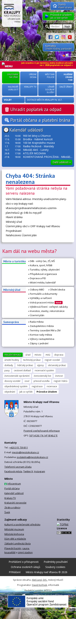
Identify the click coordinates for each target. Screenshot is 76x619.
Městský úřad (14, 221)
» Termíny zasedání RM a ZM (44, 330)
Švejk (7, 512)
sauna (25, 548)
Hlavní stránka (14, 217)
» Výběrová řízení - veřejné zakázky (48, 306)
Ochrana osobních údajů (25, 567)
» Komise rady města (40, 334)
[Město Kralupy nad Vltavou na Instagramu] (64, 36)
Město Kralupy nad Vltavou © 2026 (46, 572)
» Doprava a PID (37, 278)
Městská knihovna (14, 534)
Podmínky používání (56, 562)
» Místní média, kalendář (42, 282)
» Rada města (36, 321)
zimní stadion (25, 552)
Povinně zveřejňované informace (42, 430)
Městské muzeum (14, 529)
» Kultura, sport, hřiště (40, 265)
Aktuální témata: (12, 354)
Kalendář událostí (26, 130)
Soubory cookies (55, 567)
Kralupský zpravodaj (15, 502)
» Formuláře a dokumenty (42, 293)
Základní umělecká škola (17, 543)
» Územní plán (36, 315)
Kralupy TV (10, 498)
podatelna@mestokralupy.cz (32, 457)
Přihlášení (14, 572)
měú (48, 354)
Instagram (39, 471)
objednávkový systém (15, 386)
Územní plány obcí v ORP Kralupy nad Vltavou (33, 226)
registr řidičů (60, 380)
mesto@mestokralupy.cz (25, 452)
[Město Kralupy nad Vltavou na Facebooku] (52, 36)
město (37, 354)
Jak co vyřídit (25, 391)
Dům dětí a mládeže (15, 538)
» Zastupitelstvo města (41, 326)
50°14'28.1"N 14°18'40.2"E (43, 435)
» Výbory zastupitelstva (41, 339)
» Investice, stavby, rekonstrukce (46, 311)
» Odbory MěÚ (36, 289)
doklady (8, 365)
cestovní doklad (22, 370)
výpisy (40, 365)
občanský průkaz (57, 365)
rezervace (52, 386)
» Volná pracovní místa (44, 302)
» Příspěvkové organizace (42, 274)
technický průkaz (32, 359)
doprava (58, 354)
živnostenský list (42, 375)
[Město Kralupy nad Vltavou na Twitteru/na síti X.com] (58, 36)
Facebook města (13, 471)
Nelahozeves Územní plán (21, 235)
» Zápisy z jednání (38, 343)
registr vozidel (52, 359)
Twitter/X (28, 471)
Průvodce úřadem (47, 391)
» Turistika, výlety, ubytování (44, 269)
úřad (27, 354)
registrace (37, 386)
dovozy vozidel (12, 380)
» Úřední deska (56, 289)
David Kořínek (39, 585)
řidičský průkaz (25, 365)
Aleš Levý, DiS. (39, 579)
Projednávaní (13, 231)
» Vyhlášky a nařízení (40, 298)
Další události (62, 162)
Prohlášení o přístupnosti (24, 562)
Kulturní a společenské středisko (22, 524)
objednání (9, 391)
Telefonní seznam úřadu (18, 466)
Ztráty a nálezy (12, 507)
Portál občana (12, 488)
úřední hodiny (11, 359)
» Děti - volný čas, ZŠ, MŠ (41, 261)
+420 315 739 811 (18, 447)
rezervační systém (44, 370)
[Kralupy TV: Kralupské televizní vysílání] (70, 36)
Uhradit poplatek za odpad (35, 109)
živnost (59, 375)
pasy (7, 370)
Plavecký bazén (12, 548)
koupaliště (9, 552)
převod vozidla (41, 380)
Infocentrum (14, 483)
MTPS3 (48, 590)
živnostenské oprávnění (17, 375)
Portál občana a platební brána (40, 120)
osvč (27, 380)
